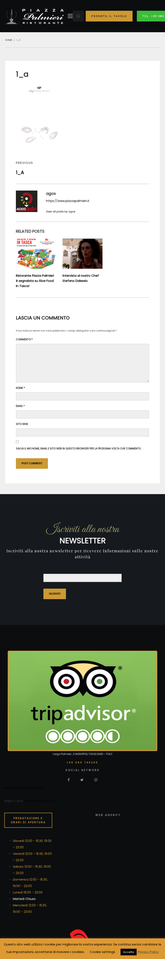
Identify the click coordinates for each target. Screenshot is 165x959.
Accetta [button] (128, 952)
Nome (20, 388)
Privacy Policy (148, 952)
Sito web (22, 424)
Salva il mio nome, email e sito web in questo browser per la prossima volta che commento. (78, 448)
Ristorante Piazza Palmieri (23, 788)
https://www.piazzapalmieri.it (67, 201)
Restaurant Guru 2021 (39, 801)
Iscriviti (54, 593)
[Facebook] (68, 779)
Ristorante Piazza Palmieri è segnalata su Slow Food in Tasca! (35, 280)
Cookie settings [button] (102, 952)
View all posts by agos (60, 211)
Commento (24, 339)
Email (20, 406)
